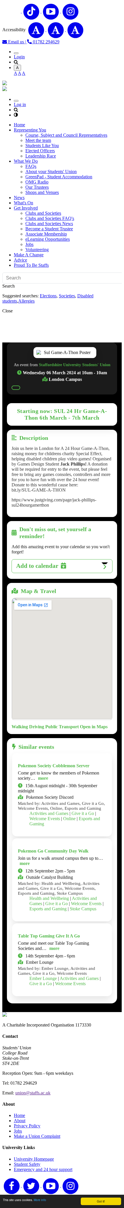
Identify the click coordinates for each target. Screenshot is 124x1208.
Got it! (101, 1201)
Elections (48, 295)
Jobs (29, 244)
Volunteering (37, 249)
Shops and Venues (42, 192)
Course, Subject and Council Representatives (66, 135)
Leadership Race (40, 155)
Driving (36, 726)
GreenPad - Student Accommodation (58, 176)
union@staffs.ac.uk (32, 1092)
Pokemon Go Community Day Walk (53, 850)
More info (40, 1200)
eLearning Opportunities (47, 239)
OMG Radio (36, 181)
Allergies (26, 301)
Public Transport (62, 726)
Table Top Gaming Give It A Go (49, 935)
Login (19, 56)
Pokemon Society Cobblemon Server (53, 765)
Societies (67, 295)
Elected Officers (40, 150)
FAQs (30, 166)
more (43, 778)
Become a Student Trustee (49, 228)
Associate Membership (46, 233)
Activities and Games (48, 813)
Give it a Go (83, 813)
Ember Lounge (43, 978)
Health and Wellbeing (49, 898)
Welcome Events (44, 818)
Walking (20, 726)
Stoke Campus (83, 908)
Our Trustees (37, 187)
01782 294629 (45, 41)
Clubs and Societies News (49, 223)
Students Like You (42, 145)
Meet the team (38, 140)
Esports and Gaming (48, 908)
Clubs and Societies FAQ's (49, 218)
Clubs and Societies (43, 213)
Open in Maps (94, 726)
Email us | (17, 41)
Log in (20, 104)
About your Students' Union (51, 171)
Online (69, 818)
